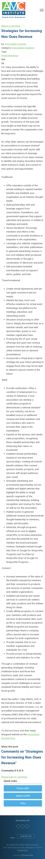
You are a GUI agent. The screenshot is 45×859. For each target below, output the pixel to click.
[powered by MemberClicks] (22, 855)
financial (5, 55)
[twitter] (18, 826)
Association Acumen (15, 44)
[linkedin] (22, 826)
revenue (14, 55)
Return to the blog (10, 26)
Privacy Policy (22, 850)
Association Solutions (23, 47)
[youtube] (27, 826)
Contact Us (26, 836)
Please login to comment (14, 777)
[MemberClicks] (13, 10)
